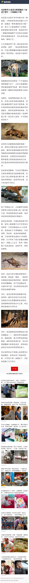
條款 (12, 580)
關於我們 (3, 580)
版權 (17, 580)
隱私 (15, 580)
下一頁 (14, 368)
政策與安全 (8, 580)
